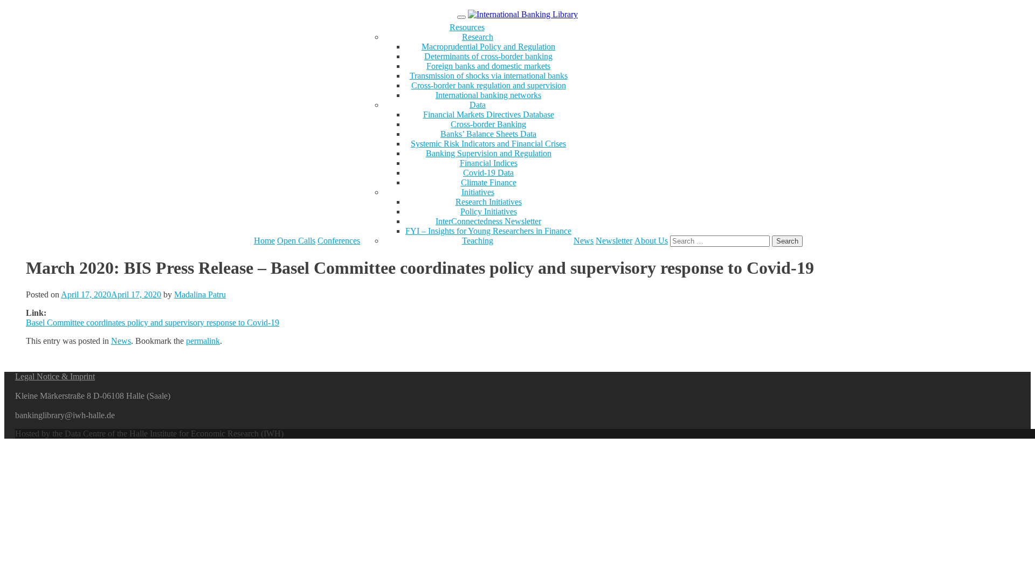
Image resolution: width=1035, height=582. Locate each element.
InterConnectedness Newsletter (488, 221)
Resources (467, 27)
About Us (651, 240)
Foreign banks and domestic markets (488, 66)
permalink (203, 340)
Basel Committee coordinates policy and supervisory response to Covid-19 (152, 322)
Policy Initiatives (488, 211)
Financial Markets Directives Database (488, 114)
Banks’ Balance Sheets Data (488, 133)
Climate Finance (488, 182)
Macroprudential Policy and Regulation (488, 46)
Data (478, 104)
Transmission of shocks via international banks (489, 75)
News (584, 240)
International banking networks (488, 95)
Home (264, 240)
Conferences (339, 240)
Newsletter (614, 240)
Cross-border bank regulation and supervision (488, 85)
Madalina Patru (200, 294)
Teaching (477, 240)
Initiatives (477, 192)
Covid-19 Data (488, 172)
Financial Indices (489, 163)
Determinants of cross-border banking (488, 56)
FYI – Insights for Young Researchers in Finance (488, 230)
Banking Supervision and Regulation (488, 153)
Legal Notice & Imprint (55, 376)
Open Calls (296, 240)
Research (477, 36)
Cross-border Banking (488, 124)
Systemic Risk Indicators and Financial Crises (488, 143)
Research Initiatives (489, 201)
